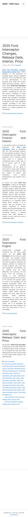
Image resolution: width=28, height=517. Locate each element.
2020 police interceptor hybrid (11, 387)
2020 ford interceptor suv (10, 371)
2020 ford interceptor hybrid (16, 368)
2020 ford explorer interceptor (13, 364)
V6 (22, 287)
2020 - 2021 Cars (10, 4)
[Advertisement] (14, 22)
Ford (5, 361)
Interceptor (11, 361)
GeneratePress (14, 514)
